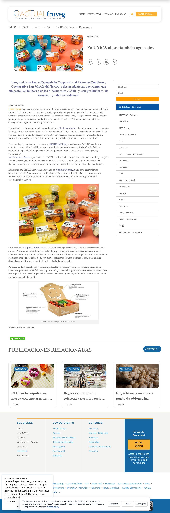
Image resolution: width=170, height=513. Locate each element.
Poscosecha (59, 446)
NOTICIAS (92, 36)
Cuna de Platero (74, 483)
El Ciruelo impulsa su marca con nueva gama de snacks (31, 395)
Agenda (56, 433)
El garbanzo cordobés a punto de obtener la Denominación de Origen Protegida (136, 395)
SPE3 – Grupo (59, 428)
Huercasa (110, 483)
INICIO (82, 14)
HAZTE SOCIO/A (138, 444)
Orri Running (58, 487)
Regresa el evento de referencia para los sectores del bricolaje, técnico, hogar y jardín (85, 395)
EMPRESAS (120, 14)
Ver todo (151, 349)
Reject (127, 504)
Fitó (87, 483)
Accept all (113, 504)
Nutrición (57, 455)
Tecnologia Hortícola (63, 442)
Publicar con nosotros (100, 446)
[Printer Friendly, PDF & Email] (17, 338)
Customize (12, 501)
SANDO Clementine (131, 487)
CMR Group (57, 483)
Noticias (108, 14)
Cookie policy (53, 507)
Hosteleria (22, 451)
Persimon (96, 487)
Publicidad (94, 442)
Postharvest (59, 451)
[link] (90, 62)
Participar (94, 437)
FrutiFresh (97, 483)
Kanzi (147, 483)
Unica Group (14, 108)
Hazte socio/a (146, 14)
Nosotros (93, 428)
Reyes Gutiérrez (111, 487)
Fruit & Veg (94, 14)
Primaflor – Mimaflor (77, 487)
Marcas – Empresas (98, 433)
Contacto (93, 451)
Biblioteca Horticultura (64, 437)
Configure (141, 504)
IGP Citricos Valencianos (130, 483)
